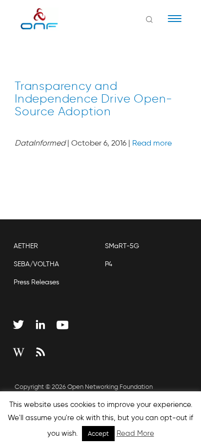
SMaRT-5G (122, 246)
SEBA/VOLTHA (36, 264)
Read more (152, 143)
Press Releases (36, 282)
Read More (135, 433)
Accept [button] (98, 433)
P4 (108, 264)
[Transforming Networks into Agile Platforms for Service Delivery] (33, 18)
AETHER (26, 246)
